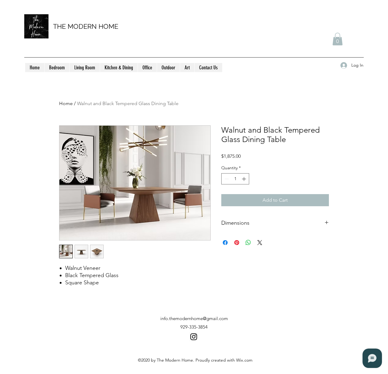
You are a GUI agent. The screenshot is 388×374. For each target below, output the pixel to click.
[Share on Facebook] (225, 242)
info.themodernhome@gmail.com (194, 318)
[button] (337, 39)
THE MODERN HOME (85, 26)
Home (66, 103)
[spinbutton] (235, 179)
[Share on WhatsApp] (248, 242)
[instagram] (193, 336)
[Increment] (244, 179)
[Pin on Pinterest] (236, 242)
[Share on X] (259, 242)
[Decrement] (226, 179)
